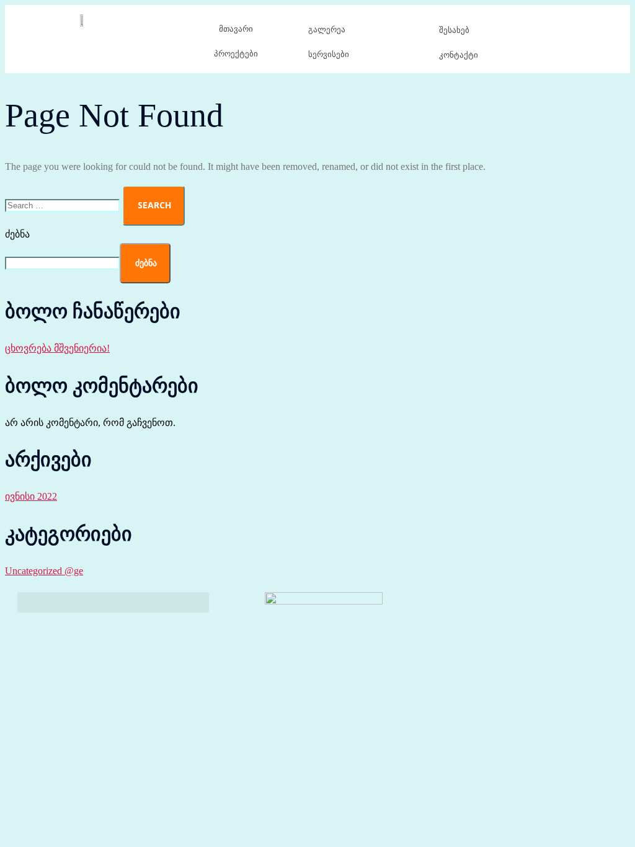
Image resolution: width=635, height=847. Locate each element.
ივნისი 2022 (31, 496)
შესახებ (454, 30)
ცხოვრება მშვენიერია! (57, 348)
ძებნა (17, 234)
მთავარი (236, 28)
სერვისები (328, 54)
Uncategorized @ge (44, 570)
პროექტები (236, 53)
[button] (113, 602)
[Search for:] (63, 205)
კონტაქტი (458, 55)
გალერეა (326, 29)
